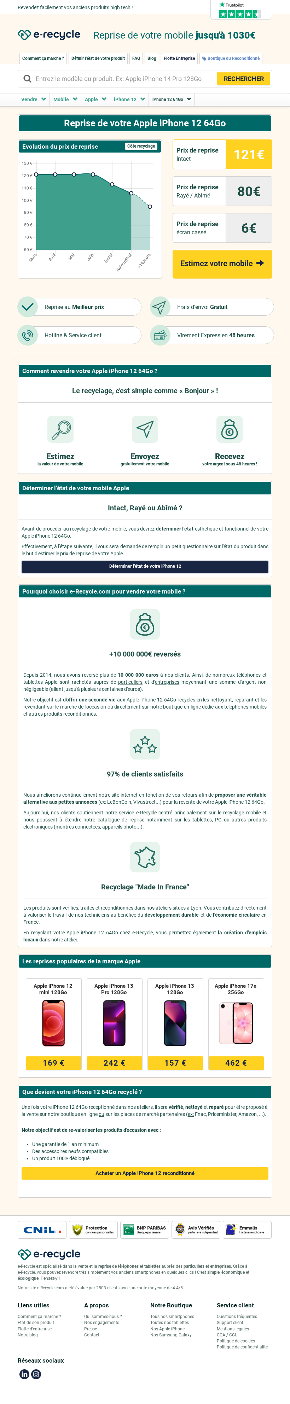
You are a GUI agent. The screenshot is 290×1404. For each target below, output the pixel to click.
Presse (90, 1328)
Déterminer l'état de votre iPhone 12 (145, 566)
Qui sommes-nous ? (103, 1316)
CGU (233, 1335)
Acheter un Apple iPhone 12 (145, 1173)
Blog (151, 58)
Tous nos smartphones (172, 1316)
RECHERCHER (244, 78)
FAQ (136, 58)
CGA (221, 1335)
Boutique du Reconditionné (233, 58)
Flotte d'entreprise (35, 1328)
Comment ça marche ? (43, 58)
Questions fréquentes (237, 1316)
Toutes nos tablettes (169, 1322)
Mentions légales (233, 1328)
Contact (91, 1335)
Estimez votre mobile (217, 263)
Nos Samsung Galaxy (171, 1335)
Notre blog (28, 1335)
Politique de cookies (236, 1341)
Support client (230, 1322)
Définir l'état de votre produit (98, 58)
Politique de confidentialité (242, 1347)
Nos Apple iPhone (167, 1328)
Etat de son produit (36, 1322)
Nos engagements (101, 1322)
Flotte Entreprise (179, 58)
